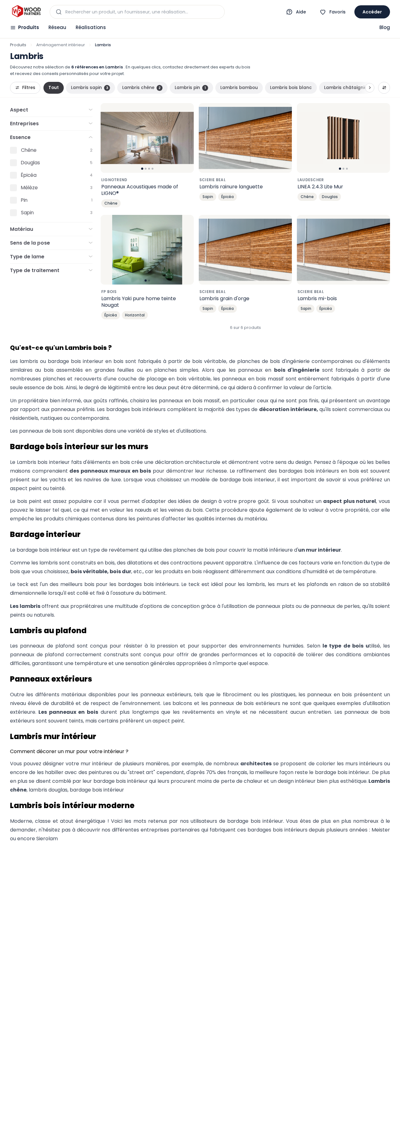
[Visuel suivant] (186, 138)
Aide (301, 12)
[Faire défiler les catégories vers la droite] (369, 87)
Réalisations (91, 27)
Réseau (57, 27)
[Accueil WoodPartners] (26, 11)
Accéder (372, 12)
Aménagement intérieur (60, 44)
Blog (384, 27)
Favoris (337, 12)
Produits (28, 27)
